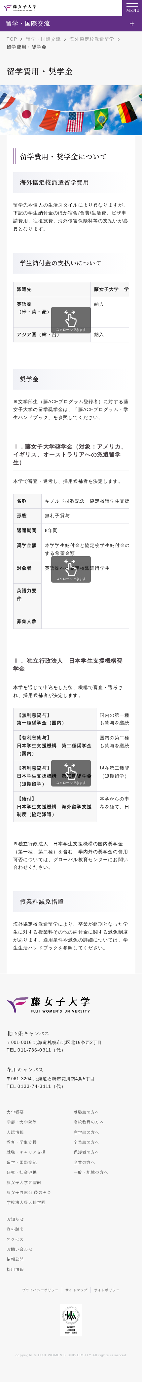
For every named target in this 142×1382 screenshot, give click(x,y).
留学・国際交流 (43, 39)
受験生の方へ (87, 1112)
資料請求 (15, 1229)
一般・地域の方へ (91, 1172)
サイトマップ (76, 1290)
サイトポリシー (107, 1290)
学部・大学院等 (22, 1122)
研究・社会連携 (22, 1172)
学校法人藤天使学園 (26, 1202)
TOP (12, 39)
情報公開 (15, 1259)
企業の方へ (84, 1162)
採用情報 (15, 1269)
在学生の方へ (87, 1132)
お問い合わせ (20, 1249)
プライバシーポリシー (40, 1290)
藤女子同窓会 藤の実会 (29, 1192)
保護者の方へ (87, 1152)
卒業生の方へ (87, 1142)
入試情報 (15, 1132)
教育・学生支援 (22, 1142)
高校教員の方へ (89, 1122)
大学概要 (15, 1112)
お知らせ (15, 1219)
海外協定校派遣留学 (91, 39)
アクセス (15, 1239)
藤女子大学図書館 (24, 1182)
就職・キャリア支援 (26, 1152)
